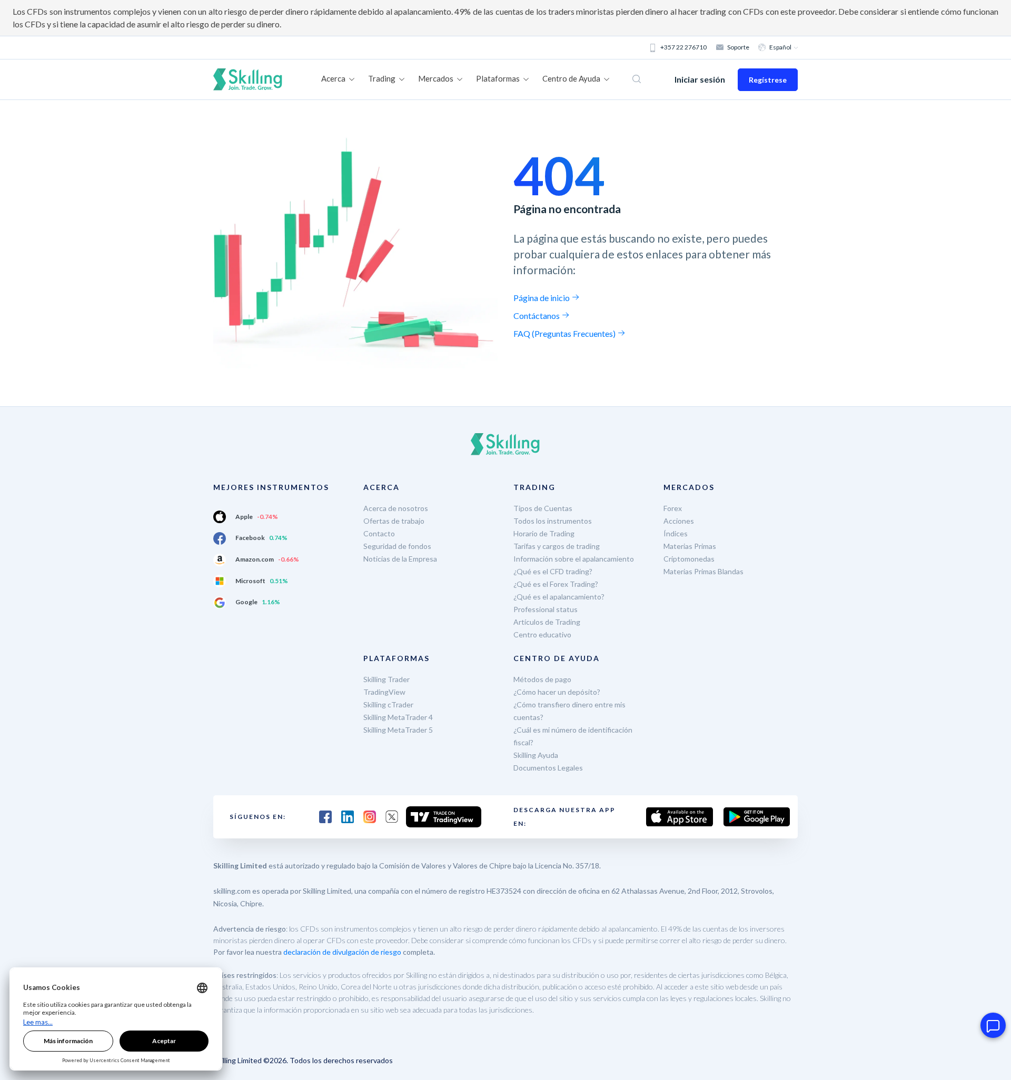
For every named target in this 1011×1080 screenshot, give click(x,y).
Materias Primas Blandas (703, 571)
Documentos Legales (548, 767)
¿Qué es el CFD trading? (552, 571)
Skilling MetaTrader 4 (398, 717)
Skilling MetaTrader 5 (398, 729)
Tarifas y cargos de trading (556, 546)
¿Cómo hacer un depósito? (556, 691)
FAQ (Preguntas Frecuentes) (565, 333)
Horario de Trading (543, 533)
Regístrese (768, 79)
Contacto (379, 533)
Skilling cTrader (388, 704)
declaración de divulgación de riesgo (342, 951)
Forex (672, 508)
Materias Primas (689, 546)
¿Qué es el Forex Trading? (555, 583)
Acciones (678, 520)
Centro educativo (542, 634)
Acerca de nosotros (395, 508)
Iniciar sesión (700, 79)
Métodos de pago (542, 679)
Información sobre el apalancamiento (573, 558)
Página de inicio (542, 298)
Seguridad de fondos (397, 546)
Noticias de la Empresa (400, 558)
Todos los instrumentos (552, 520)
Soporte (738, 47)
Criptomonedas (689, 558)
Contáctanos (537, 316)
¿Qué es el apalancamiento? (558, 596)
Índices (675, 533)
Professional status (545, 609)
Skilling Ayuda (535, 755)
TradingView (384, 691)
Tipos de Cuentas (542, 508)
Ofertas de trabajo (393, 520)
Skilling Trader (386, 679)
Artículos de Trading (546, 621)
